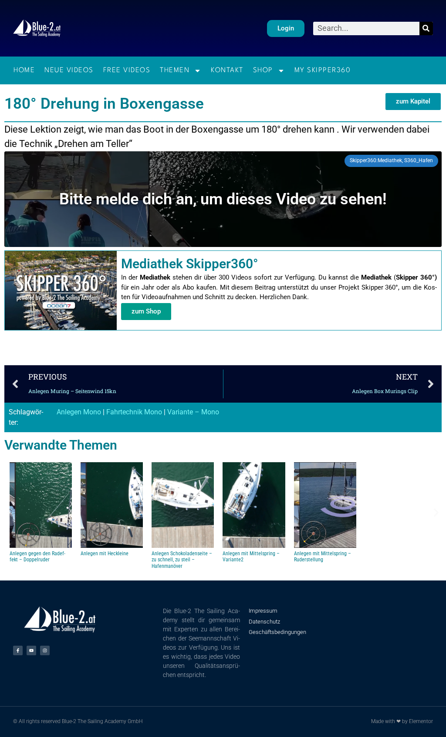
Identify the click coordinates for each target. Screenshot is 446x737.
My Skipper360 (322, 70)
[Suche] (426, 28)
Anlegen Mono (79, 412)
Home (24, 70)
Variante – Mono (193, 412)
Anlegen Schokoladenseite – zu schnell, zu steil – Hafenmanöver (182, 559)
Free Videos (127, 70)
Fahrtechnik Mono (134, 412)
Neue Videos (69, 70)
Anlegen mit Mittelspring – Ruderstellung (322, 556)
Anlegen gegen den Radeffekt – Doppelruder (37, 556)
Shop (263, 70)
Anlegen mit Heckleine (104, 553)
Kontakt (227, 70)
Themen (174, 70)
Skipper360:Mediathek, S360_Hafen (391, 160)
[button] (413, 101)
